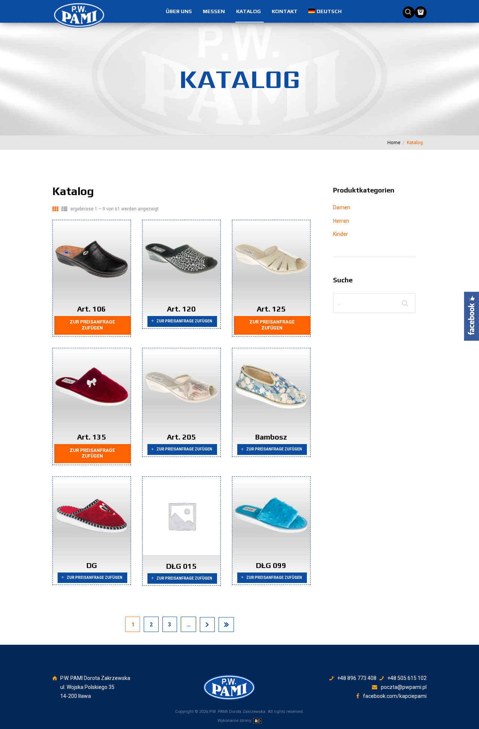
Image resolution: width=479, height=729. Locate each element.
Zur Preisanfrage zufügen (92, 325)
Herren (341, 221)
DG (91, 565)
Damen (341, 207)
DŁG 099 (271, 565)
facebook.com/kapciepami (395, 696)
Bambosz (271, 436)
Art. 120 (181, 308)
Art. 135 (91, 436)
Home (393, 142)
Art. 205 (181, 436)
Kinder (340, 234)
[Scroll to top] (241, 675)
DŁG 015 (181, 566)
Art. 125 (271, 308)
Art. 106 (91, 308)
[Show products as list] (64, 209)
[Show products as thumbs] (55, 209)
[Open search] (406, 12)
